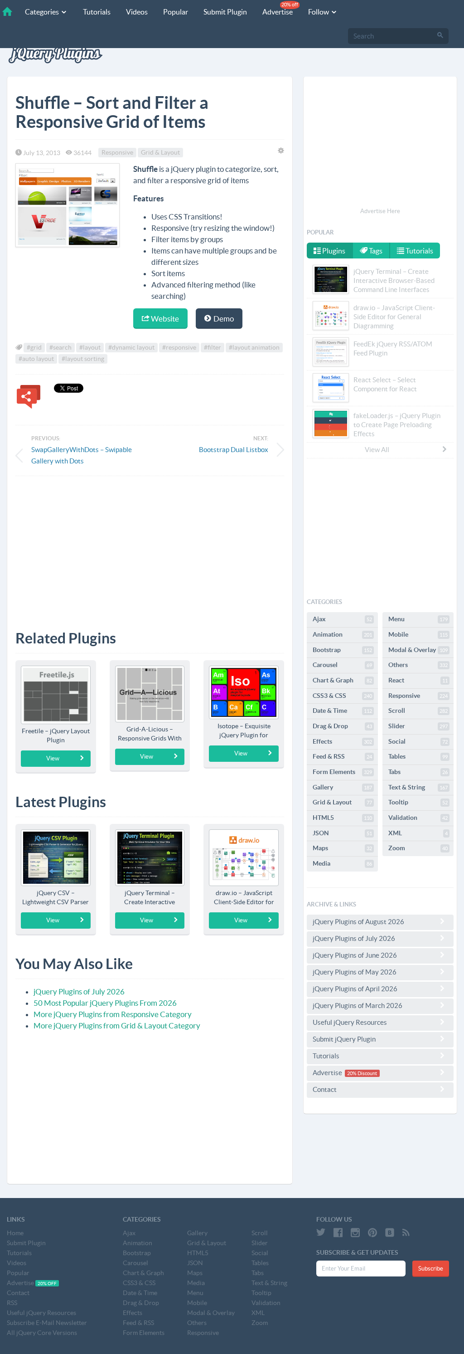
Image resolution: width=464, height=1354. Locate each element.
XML (418, 833)
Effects (342, 741)
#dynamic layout (131, 347)
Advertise (280, 9)
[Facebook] (338, 1232)
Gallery (342, 787)
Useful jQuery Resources (350, 1022)
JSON (342, 833)
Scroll (418, 710)
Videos (137, 12)
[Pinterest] (372, 1232)
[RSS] (406, 1232)
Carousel (342, 664)
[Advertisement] (149, 546)
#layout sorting (83, 359)
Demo (223, 318)
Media (342, 863)
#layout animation (254, 347)
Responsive (117, 152)
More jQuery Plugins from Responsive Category (113, 1014)
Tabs (418, 771)
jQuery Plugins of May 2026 (354, 972)
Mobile (418, 634)
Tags (374, 251)
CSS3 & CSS (342, 695)
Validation (418, 817)
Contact (325, 1089)
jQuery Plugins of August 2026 (358, 921)
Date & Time (342, 710)
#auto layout (36, 359)
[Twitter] (320, 1232)
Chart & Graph (342, 680)
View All (377, 449)
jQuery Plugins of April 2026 (355, 989)
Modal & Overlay (418, 649)
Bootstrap (342, 649)
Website (164, 318)
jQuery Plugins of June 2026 (355, 955)
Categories (42, 12)
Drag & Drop (342, 726)
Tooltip (418, 802)
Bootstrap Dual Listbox (233, 449)
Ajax (342, 619)
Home (15, 1233)
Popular (175, 12)
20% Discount (362, 1073)
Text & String (418, 787)
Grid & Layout (160, 152)
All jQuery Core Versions (42, 1332)
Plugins (333, 251)
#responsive (179, 347)
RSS (12, 1302)
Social (418, 741)
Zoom (418, 848)
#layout (90, 347)
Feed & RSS (342, 756)
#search (60, 347)
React (418, 680)
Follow (319, 12)
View (52, 758)
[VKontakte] (389, 1232)
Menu (418, 619)
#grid (34, 347)
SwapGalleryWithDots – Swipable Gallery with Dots (81, 455)
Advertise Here (380, 211)
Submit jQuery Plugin (344, 1039)
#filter (212, 347)
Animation (342, 634)
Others (418, 664)
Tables (418, 756)
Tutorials (97, 12)
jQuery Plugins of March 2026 (357, 1005)
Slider (418, 726)
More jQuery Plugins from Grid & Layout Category (117, 1025)
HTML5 (342, 817)
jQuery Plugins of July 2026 (79, 991)
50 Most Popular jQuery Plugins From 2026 (105, 1002)
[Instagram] (355, 1232)
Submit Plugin (225, 12)
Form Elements (342, 771)
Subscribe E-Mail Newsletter (47, 1322)
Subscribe (430, 1268)
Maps (342, 848)
